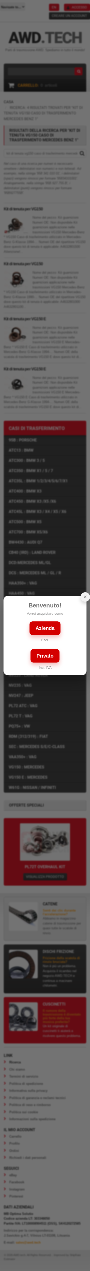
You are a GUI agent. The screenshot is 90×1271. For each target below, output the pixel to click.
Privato (45, 656)
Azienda (45, 628)
